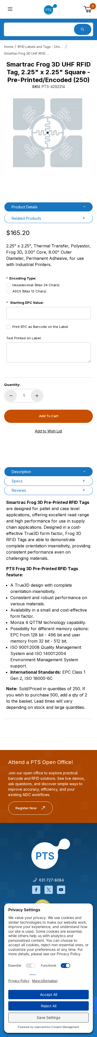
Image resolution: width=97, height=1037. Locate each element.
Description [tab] (21, 471)
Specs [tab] (17, 481)
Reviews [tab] (19, 490)
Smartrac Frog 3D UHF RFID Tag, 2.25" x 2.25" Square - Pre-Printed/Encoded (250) (27, 53)
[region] (48, 184)
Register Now (26, 808)
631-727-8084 (50, 880)
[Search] (82, 29)
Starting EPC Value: (27, 302)
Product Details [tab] (25, 207)
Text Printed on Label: (23, 338)
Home (8, 47)
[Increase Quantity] (37, 396)
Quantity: (12, 385)
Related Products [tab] (26, 218)
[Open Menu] (10, 9)
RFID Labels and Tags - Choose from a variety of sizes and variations (41, 47)
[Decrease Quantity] (11, 396)
